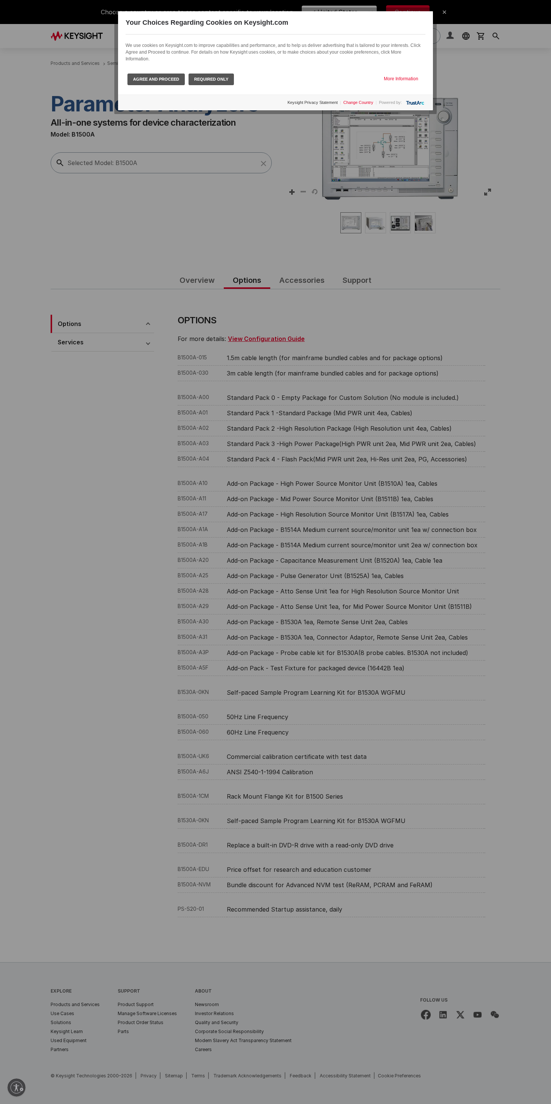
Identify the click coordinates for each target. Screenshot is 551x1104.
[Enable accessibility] (16, 1087)
